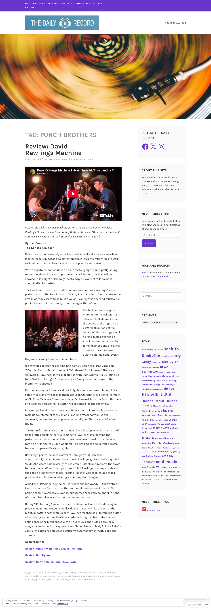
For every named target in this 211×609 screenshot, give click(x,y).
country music (165, 372)
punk (176, 448)
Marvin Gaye (161, 427)
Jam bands (171, 406)
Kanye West (164, 424)
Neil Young (159, 438)
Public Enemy (168, 448)
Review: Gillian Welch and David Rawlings (53, 548)
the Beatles (146, 472)
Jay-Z (159, 411)
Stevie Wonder (157, 467)
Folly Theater (105, 572)
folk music (92, 572)
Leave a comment (86, 579)
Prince (159, 448)
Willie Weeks (54, 579)
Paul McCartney (163, 443)
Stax (144, 467)
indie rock (149, 405)
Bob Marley (146, 367)
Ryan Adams (41, 579)
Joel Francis (163, 177)
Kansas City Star (77, 159)
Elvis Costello (168, 376)
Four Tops (173, 380)
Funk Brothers (148, 384)
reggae (173, 452)
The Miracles (169, 472)
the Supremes (156, 475)
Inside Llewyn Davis (41, 576)
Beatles (166, 356)
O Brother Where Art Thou (63, 576)
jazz (166, 410)
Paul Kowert (108, 576)
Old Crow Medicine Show (89, 576)
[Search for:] (162, 295)
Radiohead (163, 451)
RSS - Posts (153, 510)
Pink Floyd (152, 448)
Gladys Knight (157, 389)
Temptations (174, 467)
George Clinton (160, 384)
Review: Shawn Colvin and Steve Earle (51, 562)
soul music (166, 461)
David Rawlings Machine (74, 572)
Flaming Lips (153, 380)
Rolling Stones (153, 456)
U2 (150, 479)
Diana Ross (154, 376)
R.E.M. (154, 452)
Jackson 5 (160, 406)
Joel (144, 272)
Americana (158, 350)
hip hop (168, 388)
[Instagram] (161, 146)
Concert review (61, 159)
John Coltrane (149, 420)
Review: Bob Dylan (37, 555)
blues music (156, 362)
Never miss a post (156, 214)
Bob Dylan (170, 362)
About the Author (175, 23)
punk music (146, 452)
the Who (145, 480)
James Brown (149, 411)
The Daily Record (160, 276)
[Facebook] (145, 146)
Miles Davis (156, 432)
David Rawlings (54, 572)
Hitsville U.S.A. (157, 394)
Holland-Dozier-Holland (159, 401)
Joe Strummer (174, 416)
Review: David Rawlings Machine (53, 149)
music (148, 437)
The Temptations (173, 475)
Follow (149, 243)
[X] (153, 146)
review (90, 159)
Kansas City (152, 424)
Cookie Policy (62, 603)
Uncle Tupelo (158, 480)
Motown (165, 432)
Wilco (167, 479)
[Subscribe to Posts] (144, 510)
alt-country (147, 349)
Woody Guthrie (68, 579)
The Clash (157, 471)
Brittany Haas (39, 572)
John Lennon (162, 420)
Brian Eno (155, 367)
